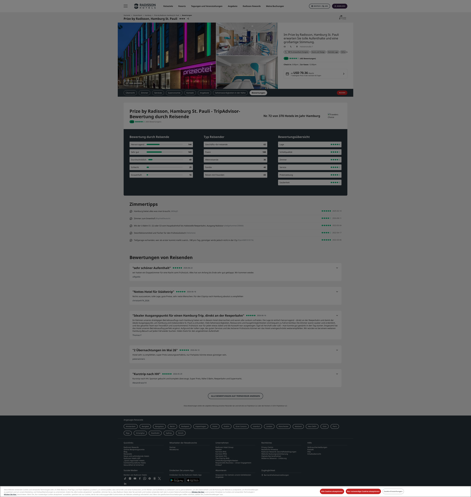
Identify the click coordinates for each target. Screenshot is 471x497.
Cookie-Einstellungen (393, 491)
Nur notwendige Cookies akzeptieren (363, 491)
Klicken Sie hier (198, 492)
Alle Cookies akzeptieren (332, 491)
